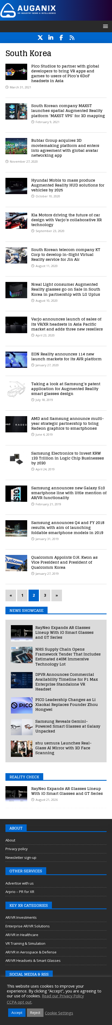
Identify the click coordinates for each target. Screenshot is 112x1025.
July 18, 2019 (44, 400)
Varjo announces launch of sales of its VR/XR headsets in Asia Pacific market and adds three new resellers (67, 324)
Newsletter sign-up (20, 857)
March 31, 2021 (20, 87)
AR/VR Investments (21, 917)
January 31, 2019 (47, 539)
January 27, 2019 (47, 573)
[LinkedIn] (50, 37)
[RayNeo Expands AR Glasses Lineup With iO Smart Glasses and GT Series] (22, 633)
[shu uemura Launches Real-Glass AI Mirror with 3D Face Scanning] (22, 749)
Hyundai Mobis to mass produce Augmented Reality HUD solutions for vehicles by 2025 (67, 185)
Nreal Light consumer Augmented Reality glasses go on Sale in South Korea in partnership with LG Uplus (65, 289)
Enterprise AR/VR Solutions (27, 926)
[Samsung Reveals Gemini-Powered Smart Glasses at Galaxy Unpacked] (22, 727)
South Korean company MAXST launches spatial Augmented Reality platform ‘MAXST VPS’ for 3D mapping (68, 110)
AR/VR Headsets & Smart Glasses (33, 960)
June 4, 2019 (44, 434)
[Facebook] (61, 37)
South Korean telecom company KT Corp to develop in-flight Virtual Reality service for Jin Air (65, 254)
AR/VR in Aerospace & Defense (31, 952)
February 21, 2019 (48, 504)
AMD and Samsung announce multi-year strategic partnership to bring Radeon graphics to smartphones (67, 423)
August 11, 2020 (47, 266)
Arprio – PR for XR (19, 891)
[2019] (16, 389)
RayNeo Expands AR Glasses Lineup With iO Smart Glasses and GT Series (64, 632)
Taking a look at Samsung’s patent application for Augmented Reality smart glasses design (65, 388)
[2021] (16, 72)
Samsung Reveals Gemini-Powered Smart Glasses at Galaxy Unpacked (67, 726)
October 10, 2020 (48, 196)
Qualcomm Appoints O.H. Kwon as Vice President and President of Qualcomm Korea (64, 562)
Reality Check (24, 776)
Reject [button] (35, 1012)
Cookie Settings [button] (59, 1012)
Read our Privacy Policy (63, 995)
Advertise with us (19, 883)
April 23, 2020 (45, 335)
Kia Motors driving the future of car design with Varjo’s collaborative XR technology (66, 219)
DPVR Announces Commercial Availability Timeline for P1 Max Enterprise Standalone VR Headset (66, 682)
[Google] (72, 37)
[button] (104, 26)
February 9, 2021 (48, 122)
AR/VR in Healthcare (21, 934)
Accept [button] (16, 1012)
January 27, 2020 (47, 365)
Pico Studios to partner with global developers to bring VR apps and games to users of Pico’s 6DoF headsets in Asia (65, 73)
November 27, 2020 (24, 161)
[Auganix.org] (56, 17)
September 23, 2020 (50, 231)
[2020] (16, 146)
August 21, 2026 (47, 800)
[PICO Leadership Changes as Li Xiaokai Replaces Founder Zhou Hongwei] (22, 705)
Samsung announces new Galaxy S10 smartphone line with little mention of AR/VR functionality (69, 492)
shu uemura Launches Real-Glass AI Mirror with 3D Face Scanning (63, 748)
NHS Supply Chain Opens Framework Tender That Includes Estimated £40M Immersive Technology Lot (68, 656)
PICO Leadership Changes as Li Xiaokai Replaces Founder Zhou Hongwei (66, 704)
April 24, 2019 (45, 469)
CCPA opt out (19, 1002)
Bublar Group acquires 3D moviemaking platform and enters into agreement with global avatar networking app (65, 148)
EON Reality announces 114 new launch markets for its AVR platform (66, 356)
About (10, 840)
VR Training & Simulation (25, 943)
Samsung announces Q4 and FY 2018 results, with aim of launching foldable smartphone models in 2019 (67, 527)
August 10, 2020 (47, 300)
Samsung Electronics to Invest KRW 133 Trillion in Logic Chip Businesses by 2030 (67, 458)
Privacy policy (16, 848)
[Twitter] (40, 37)
